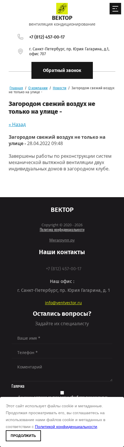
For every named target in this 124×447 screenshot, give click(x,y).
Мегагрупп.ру (62, 240)
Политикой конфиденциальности (66, 426)
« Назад (17, 124)
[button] (62, 70)
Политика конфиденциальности (62, 230)
